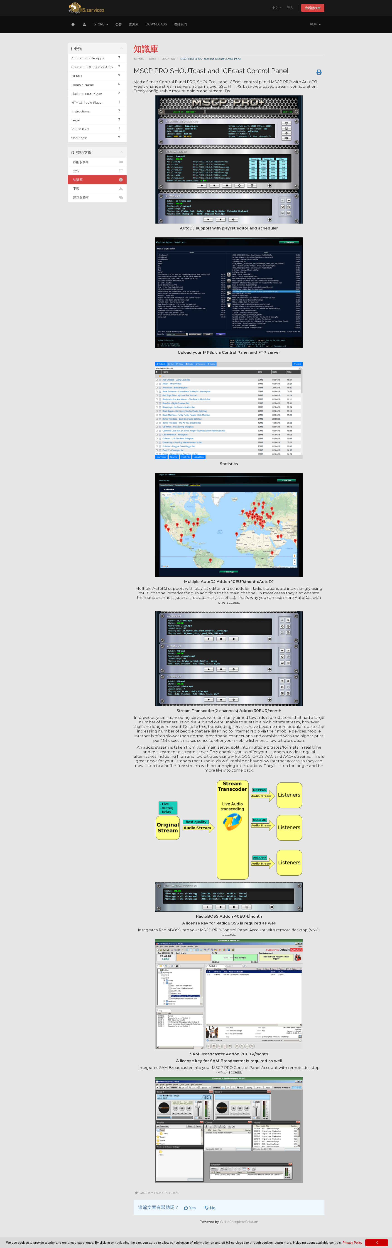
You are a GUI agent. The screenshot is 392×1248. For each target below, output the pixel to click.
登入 (290, 8)
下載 (75, 188)
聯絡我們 (180, 24)
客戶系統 (139, 58)
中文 (275, 8)
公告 (118, 24)
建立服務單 (80, 197)
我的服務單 (80, 162)
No (212, 1208)
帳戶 (314, 24)
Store (100, 24)
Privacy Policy (352, 1242)
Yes (192, 1208)
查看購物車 (313, 8)
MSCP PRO (168, 58)
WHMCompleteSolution (239, 1222)
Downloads (156, 24)
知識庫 (134, 24)
